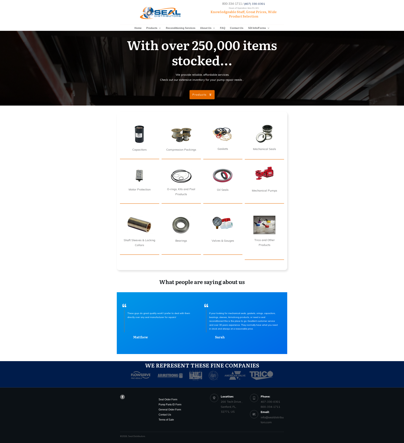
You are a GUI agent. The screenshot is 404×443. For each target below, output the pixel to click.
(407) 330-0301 (254, 4)
